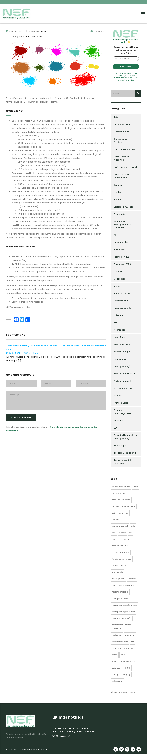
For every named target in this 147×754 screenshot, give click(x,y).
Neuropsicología (122, 366)
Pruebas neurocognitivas (122, 412)
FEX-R (114, 539)
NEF (115, 322)
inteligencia (117, 572)
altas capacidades (121, 486)
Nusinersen (117, 635)
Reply (35, 353)
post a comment (22, 417)
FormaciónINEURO (120, 545)
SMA (123, 654)
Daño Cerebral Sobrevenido (121, 176)
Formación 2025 (122, 256)
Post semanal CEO (123, 388)
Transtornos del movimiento (122, 462)
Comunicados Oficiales (121, 141)
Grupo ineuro (121, 278)
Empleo (118, 192)
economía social (120, 526)
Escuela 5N (119, 214)
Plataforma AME (122, 381)
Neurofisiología (122, 351)
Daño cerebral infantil (125, 167)
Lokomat (118, 315)
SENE (116, 427)
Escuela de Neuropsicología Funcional (122, 224)
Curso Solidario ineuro (125, 149)
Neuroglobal (120, 359)
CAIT (114, 513)
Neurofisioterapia (120, 591)
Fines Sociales (121, 242)
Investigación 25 (122, 308)
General (118, 271)
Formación (119, 249)
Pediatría (129, 635)
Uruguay (126, 674)
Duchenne (116, 519)
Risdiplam (116, 648)
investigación (118, 578)
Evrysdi (122, 532)
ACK (116, 117)
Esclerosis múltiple (123, 206)
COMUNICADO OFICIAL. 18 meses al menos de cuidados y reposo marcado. (73, 730)
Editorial (118, 185)
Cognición (123, 513)
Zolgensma (117, 681)
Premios (118, 395)
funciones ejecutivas (121, 559)
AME (135, 486)
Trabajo (115, 674)
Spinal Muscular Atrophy (123, 661)
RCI (132, 641)
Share (8, 319)
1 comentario (100, 31)
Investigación (121, 300)
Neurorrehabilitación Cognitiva (121, 626)
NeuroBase (119, 329)
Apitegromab (118, 493)
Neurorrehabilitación (125, 373)
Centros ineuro (121, 131)
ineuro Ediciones (122, 293)
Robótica (118, 420)
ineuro (117, 286)
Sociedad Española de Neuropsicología (125, 437)
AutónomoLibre (122, 124)
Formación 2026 (122, 264)
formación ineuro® (120, 552)
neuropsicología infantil (123, 611)
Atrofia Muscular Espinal (123, 506)
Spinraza (116, 668)
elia (133, 526)
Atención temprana (121, 499)
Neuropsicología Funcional (124, 605)
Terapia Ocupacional (125, 452)
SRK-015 (126, 668)
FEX (115, 235)
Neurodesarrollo (122, 344)
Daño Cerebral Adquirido (121, 158)
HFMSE (115, 565)
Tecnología (120, 445)
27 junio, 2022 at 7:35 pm (19, 353)
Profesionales (121, 402)
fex (130, 532)
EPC (113, 532)
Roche (114, 654)
